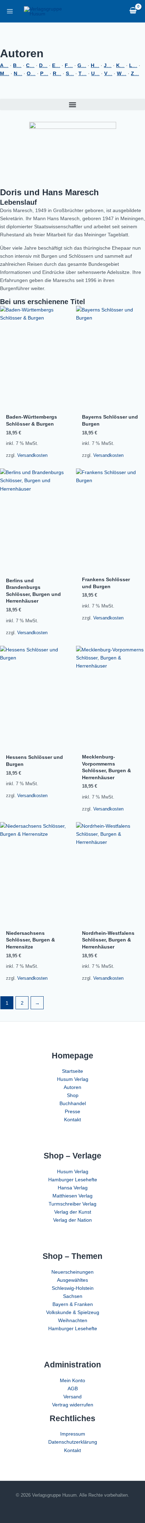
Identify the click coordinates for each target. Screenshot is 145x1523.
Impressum (72, 1434)
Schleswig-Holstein (73, 1288)
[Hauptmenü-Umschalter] (10, 11)
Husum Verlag (72, 1079)
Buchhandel (72, 1103)
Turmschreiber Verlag (72, 1204)
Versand (72, 1396)
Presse (72, 1111)
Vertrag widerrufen (72, 1404)
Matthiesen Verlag (72, 1196)
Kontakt (72, 1119)
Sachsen (72, 1296)
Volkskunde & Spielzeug (72, 1312)
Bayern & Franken (72, 1304)
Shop (72, 1095)
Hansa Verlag (73, 1187)
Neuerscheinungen (72, 1272)
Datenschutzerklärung (72, 1442)
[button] (72, 104)
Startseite (72, 1071)
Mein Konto (72, 1380)
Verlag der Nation (72, 1220)
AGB (73, 1388)
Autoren (72, 1087)
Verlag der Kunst (72, 1212)
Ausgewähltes (72, 1280)
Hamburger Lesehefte (72, 1179)
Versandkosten (32, 455)
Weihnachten (72, 1320)
